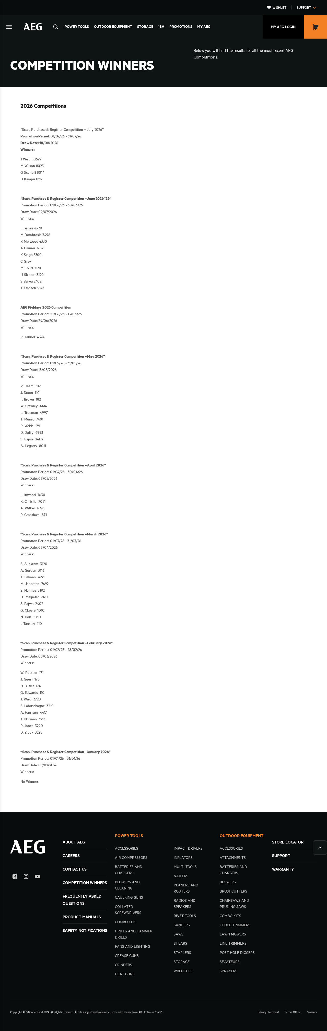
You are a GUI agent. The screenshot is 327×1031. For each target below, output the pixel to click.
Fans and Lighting (132, 946)
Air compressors (131, 857)
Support (304, 7)
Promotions (180, 26)
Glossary (312, 1012)
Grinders (123, 965)
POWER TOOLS (129, 835)
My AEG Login (283, 27)
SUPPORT (281, 855)
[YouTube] (37, 877)
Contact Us (75, 869)
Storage (145, 26)
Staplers (182, 952)
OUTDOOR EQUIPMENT (241, 835)
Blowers (228, 882)
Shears (180, 943)
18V (161, 26)
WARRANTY (283, 869)
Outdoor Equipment (113, 26)
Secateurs (230, 961)
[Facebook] (14, 877)
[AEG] (33, 26)
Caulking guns (129, 897)
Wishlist (279, 7)
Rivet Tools (185, 915)
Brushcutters (233, 891)
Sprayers (228, 971)
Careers (71, 855)
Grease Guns (127, 955)
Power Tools (77, 26)
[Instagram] (26, 877)
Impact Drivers (188, 848)
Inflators (183, 857)
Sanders (182, 925)
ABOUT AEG (74, 842)
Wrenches (183, 971)
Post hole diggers (237, 952)
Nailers (181, 876)
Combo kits (125, 922)
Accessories (126, 848)
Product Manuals (82, 916)
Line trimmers (233, 943)
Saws (178, 934)
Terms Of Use (293, 1012)
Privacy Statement (268, 1012)
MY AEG (203, 26)
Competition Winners (85, 882)
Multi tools (185, 866)
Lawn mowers (233, 934)
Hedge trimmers (235, 925)
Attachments (233, 857)
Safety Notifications (85, 930)
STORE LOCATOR (287, 842)
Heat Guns (125, 974)
